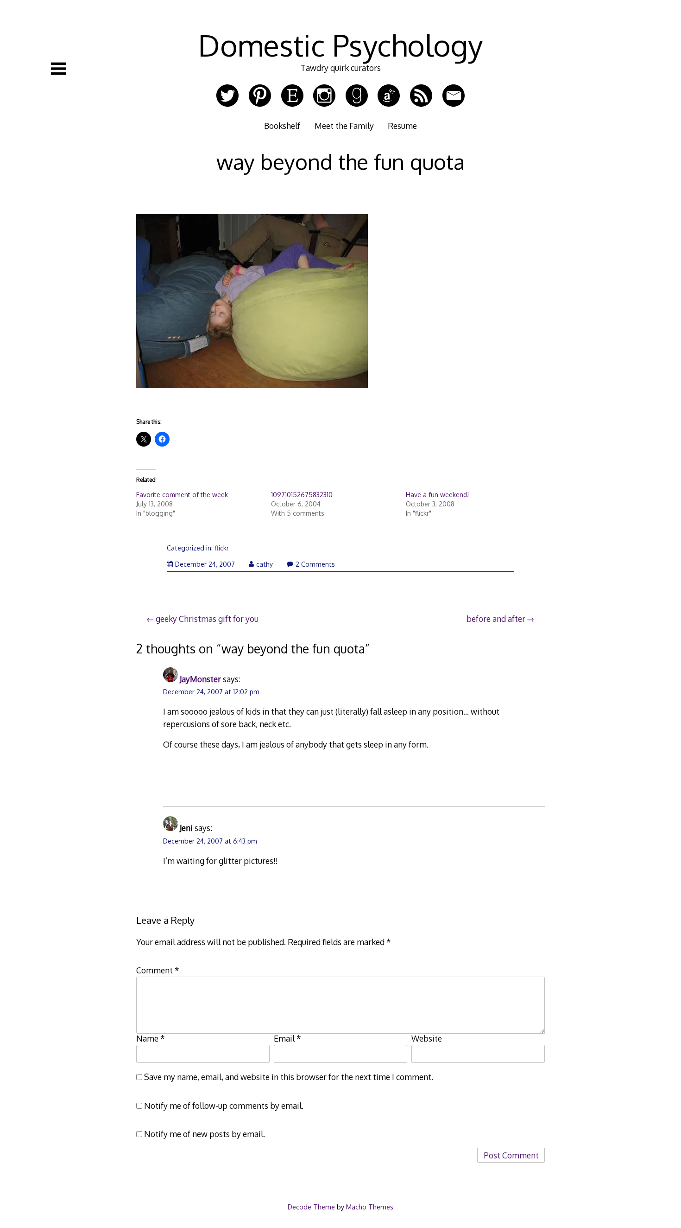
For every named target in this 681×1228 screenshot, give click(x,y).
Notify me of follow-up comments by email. (223, 1105)
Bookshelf (282, 126)
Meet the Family (344, 126)
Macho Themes (369, 1206)
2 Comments (315, 564)
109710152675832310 (302, 495)
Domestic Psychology (340, 45)
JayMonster (200, 679)
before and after (496, 619)
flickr (221, 548)
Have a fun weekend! (437, 495)
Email (287, 1038)
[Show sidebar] (58, 68)
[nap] (252, 395)
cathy (264, 564)
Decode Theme (311, 1206)
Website (426, 1038)
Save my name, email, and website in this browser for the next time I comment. (288, 1077)
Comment (157, 970)
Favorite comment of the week (182, 495)
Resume (402, 126)
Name (150, 1038)
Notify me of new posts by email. (204, 1134)
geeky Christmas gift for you (207, 619)
